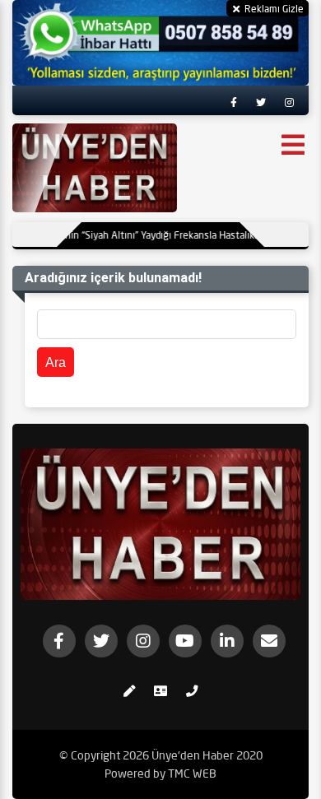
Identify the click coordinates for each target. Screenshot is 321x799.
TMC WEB (192, 773)
